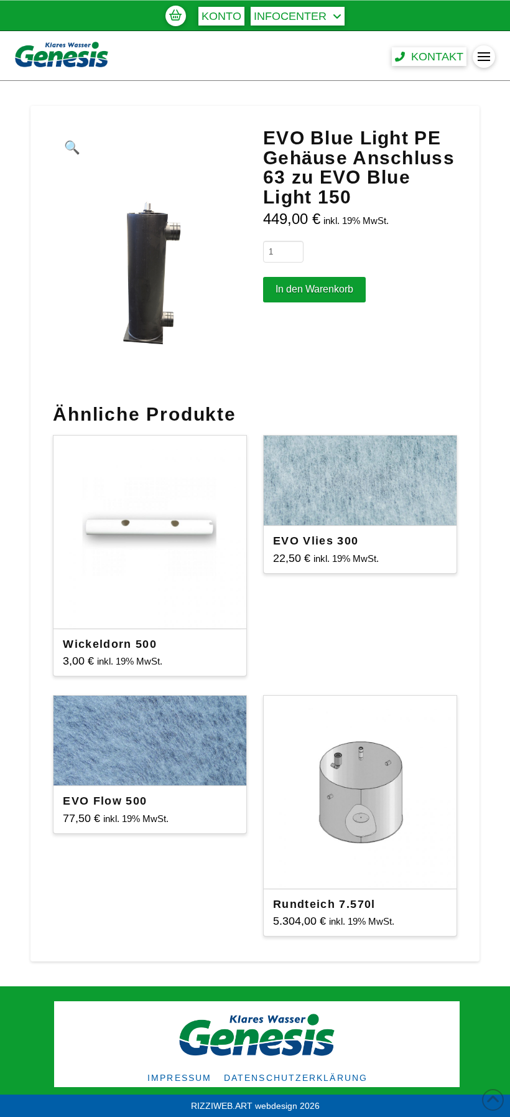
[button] (175, 16)
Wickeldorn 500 (110, 644)
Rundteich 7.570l (324, 904)
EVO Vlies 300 (316, 541)
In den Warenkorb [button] (155, 608)
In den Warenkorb (314, 289)
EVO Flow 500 (105, 801)
